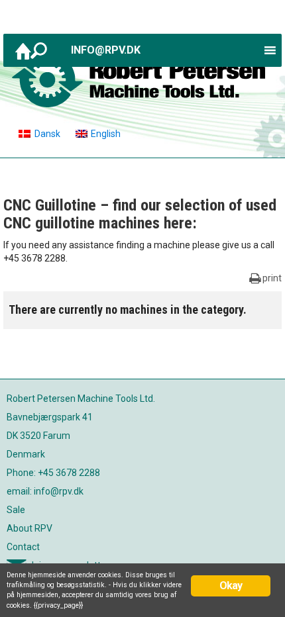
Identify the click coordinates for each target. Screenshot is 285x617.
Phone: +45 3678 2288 (53, 472)
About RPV (29, 528)
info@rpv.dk (106, 50)
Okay (231, 585)
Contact (23, 547)
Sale (16, 509)
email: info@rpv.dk (45, 491)
